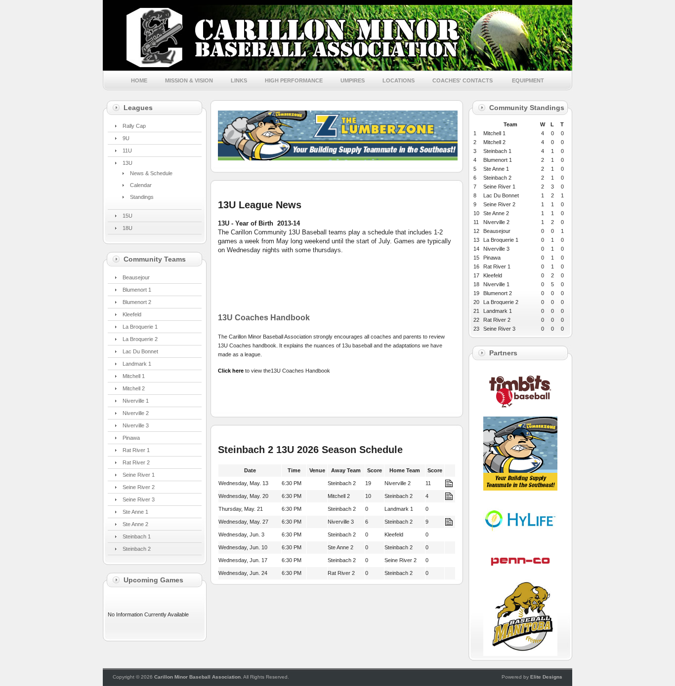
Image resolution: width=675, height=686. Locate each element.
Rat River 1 (136, 450)
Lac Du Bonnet (140, 351)
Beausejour (136, 277)
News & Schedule (151, 173)
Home (139, 80)
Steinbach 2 (137, 549)
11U (127, 150)
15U (127, 216)
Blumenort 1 (137, 290)
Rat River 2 (136, 462)
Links (239, 80)
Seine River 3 (139, 499)
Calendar (141, 185)
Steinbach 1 (137, 536)
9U (126, 138)
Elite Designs (546, 677)
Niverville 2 (136, 413)
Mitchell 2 (134, 388)
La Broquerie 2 (140, 339)
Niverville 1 (136, 401)
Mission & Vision (189, 80)
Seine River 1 (139, 475)
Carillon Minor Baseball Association (197, 677)
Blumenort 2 (137, 302)
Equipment (528, 80)
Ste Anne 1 (135, 512)
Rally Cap (134, 126)
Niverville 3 (136, 425)
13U (127, 163)
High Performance (294, 80)
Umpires (352, 80)
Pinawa (131, 438)
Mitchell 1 (134, 376)
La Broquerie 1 (140, 327)
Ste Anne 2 (135, 524)
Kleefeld (132, 314)
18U (127, 228)
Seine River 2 (139, 487)
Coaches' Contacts (463, 80)
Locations (398, 80)
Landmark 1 (137, 364)
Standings (142, 197)
